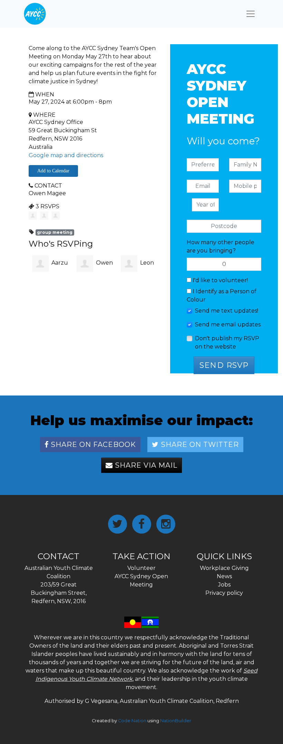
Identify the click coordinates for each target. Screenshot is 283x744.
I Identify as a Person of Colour (221, 295)
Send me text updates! (226, 310)
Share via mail (145, 465)
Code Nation (132, 720)
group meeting (54, 232)
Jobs (224, 584)
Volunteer (141, 568)
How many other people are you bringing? (220, 246)
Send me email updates (228, 324)
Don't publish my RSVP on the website (227, 342)
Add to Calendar (53, 170)
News (224, 576)
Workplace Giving (224, 568)
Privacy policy (224, 593)
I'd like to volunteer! (219, 280)
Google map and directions (66, 155)
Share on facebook (92, 444)
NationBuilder (175, 720)
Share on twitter (199, 444)
